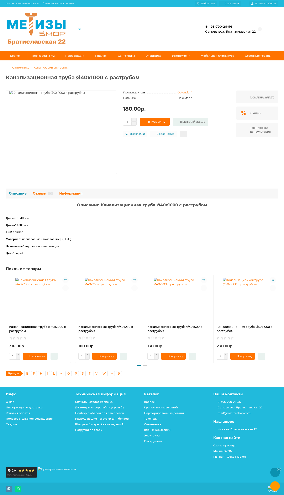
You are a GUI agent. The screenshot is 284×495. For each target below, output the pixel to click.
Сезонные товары (258, 55)
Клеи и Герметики (157, 429)
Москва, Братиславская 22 (237, 429)
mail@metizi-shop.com (234, 413)
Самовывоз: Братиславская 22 (240, 407)
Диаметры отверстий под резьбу (99, 407)
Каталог (151, 394)
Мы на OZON (222, 451)
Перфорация (74, 55)
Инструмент (181, 55)
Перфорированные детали (164, 413)
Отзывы (42, 193)
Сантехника (126, 55)
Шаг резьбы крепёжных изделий (99, 424)
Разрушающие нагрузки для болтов (102, 418)
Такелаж (101, 55)
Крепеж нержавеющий (161, 407)
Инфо (11, 394)
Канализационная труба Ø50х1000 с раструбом (244, 329)
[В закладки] (65, 280)
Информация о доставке (24, 407)
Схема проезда (224, 445)
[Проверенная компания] (57, 476)
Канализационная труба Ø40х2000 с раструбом (37, 329)
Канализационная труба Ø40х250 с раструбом (105, 329)
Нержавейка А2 (43, 55)
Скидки (11, 424)
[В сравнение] (65, 288)
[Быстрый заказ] (54, 356)
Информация (71, 193)
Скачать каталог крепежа (58, 3)
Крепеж (15, 55)
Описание (18, 193)
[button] (6, 318)
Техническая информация (100, 394)
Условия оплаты (18, 413)
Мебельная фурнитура (217, 55)
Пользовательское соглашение (29, 418)
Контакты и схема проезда (22, 3)
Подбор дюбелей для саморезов (99, 413)
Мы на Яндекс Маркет (229, 456)
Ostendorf (184, 92)
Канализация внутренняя (52, 67)
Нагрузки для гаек (88, 429)
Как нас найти (226, 438)
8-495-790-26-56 (229, 401)
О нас (10, 401)
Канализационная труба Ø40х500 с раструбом (174, 329)
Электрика (153, 55)
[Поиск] (184, 29)
